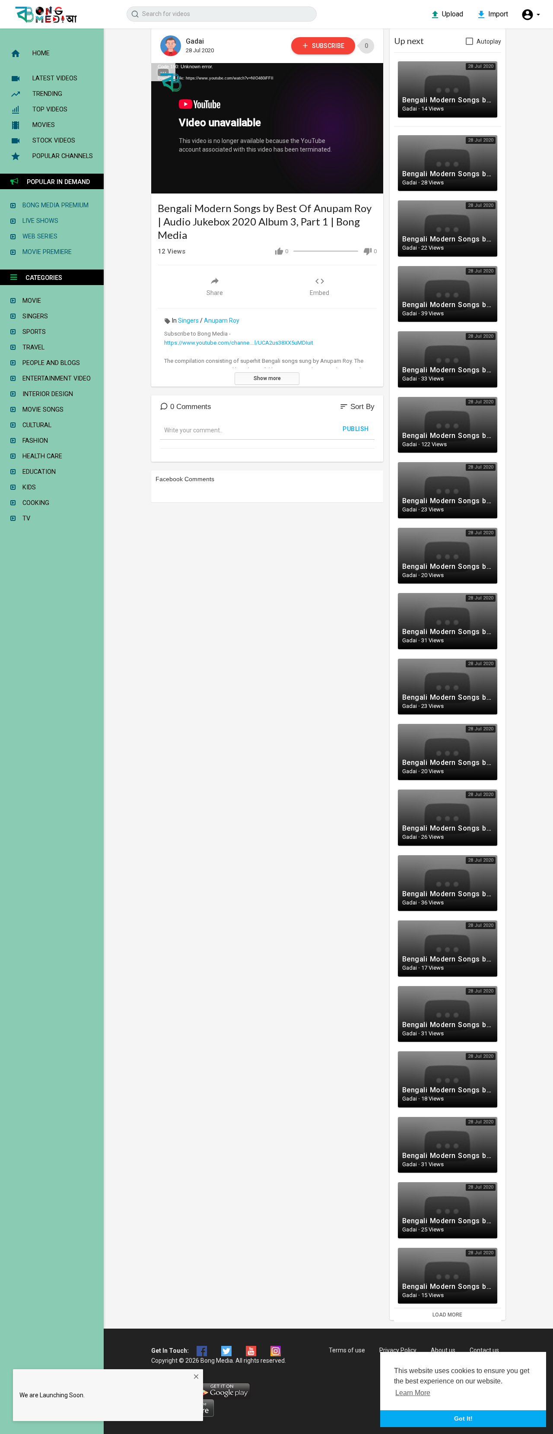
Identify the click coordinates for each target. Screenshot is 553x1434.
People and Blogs (48, 363)
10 (341, 182)
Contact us (484, 1350)
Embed (319, 292)
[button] (531, 14)
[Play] (162, 182)
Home (41, 53)
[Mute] (356, 182)
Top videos (49, 109)
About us (443, 1350)
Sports (31, 332)
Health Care (39, 456)
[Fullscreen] (371, 182)
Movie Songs (40, 409)
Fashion (32, 440)
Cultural (33, 425)
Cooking (32, 503)
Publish (356, 428)
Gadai (195, 41)
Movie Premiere (44, 252)
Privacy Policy (397, 1350)
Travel (30, 347)
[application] (267, 128)
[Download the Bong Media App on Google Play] (222, 1390)
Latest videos (54, 78)
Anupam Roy (221, 320)
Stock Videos (53, 140)
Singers (188, 320)
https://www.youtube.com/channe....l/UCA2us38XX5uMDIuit (238, 342)
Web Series (36, 236)
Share (215, 292)
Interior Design (44, 394)
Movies (43, 125)
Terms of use (347, 1350)
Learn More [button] (412, 1392)
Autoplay (489, 41)
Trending (47, 94)
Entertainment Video (53, 378)
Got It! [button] (463, 1418)
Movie (28, 301)
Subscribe (327, 45)
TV (23, 518)
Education (36, 472)
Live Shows (37, 221)
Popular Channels (62, 156)
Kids (26, 487)
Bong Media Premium (52, 205)
